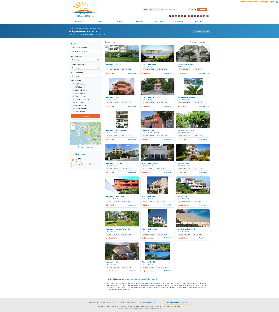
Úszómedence (80, 93)
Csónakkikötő (80, 111)
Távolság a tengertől (78, 65)
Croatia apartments (167, 306)
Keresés (203, 9)
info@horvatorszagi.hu (150, 302)
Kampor (127, 279)
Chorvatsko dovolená (154, 306)
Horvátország (80, 21)
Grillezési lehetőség (82, 99)
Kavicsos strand (80, 105)
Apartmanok (99, 21)
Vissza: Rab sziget (202, 31)
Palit (147, 279)
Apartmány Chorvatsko (140, 308)
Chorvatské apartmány (155, 308)
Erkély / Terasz (80, 96)
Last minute (159, 21)
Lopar (132, 279)
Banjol (137, 279)
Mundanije (153, 279)
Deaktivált (120, 308)
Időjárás (139, 21)
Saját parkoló (79, 102)
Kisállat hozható (80, 84)
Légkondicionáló (81, 90)
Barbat (142, 279)
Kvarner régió (83, 28)
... (130, 289)
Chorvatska (177, 306)
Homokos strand (81, 108)
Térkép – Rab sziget (86, 147)
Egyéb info (199, 21)
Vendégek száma (77, 56)
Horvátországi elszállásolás (118, 306)
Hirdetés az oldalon (130, 302)
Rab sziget (92, 28)
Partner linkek (129, 308)
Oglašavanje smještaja (178, 302)
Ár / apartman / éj (77, 73)
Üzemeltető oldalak (103, 306)
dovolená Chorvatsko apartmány (137, 306)
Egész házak (179, 21)
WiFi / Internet (80, 87)
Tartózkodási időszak (79, 48)
